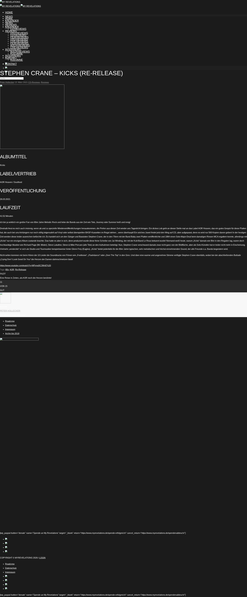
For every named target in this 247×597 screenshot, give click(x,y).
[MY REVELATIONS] (20, 6)
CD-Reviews (18, 34)
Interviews (13, 55)
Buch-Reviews (20, 51)
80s (7, 270)
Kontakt (11, 63)
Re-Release (20, 270)
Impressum (10, 329)
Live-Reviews (19, 47)
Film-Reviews (19, 43)
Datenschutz (11, 325)
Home (9, 12)
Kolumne (16, 59)
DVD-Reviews (19, 39)
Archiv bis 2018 (12, 333)
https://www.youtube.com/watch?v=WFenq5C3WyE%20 (25, 265)
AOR (12, 270)
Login (42, 558)
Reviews (11, 30)
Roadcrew (10, 321)
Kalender (12, 26)
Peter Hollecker (7, 82)
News (9, 22)
